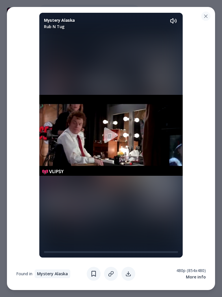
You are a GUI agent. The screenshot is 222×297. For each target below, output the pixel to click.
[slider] (46, 252)
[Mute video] (173, 21)
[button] (111, 135)
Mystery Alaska (52, 273)
